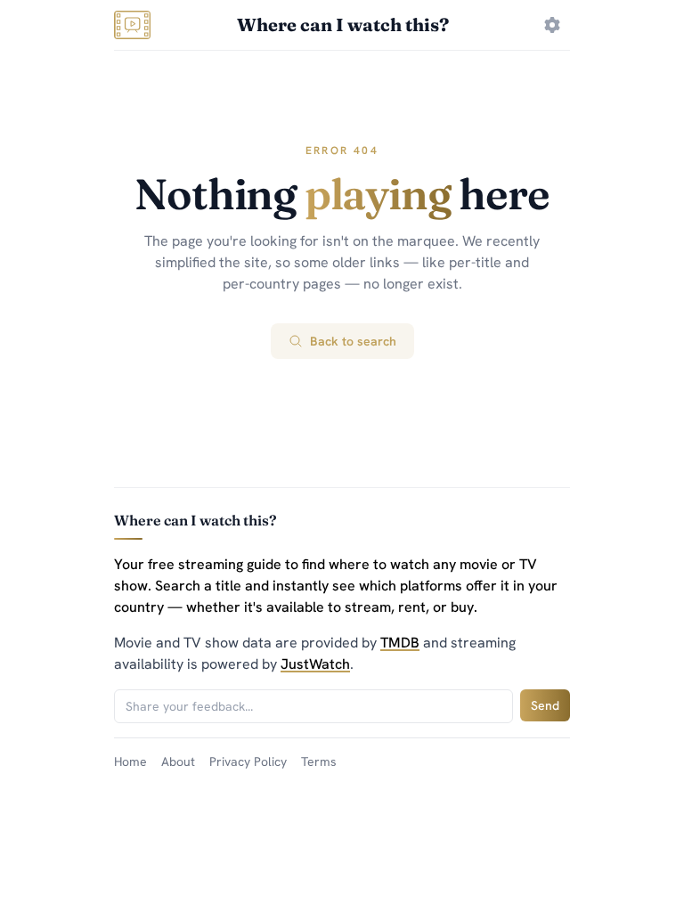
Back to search (353, 341)
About (178, 761)
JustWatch (315, 664)
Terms (319, 761)
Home (130, 761)
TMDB (399, 642)
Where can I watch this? (343, 24)
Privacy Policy (248, 761)
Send (545, 705)
